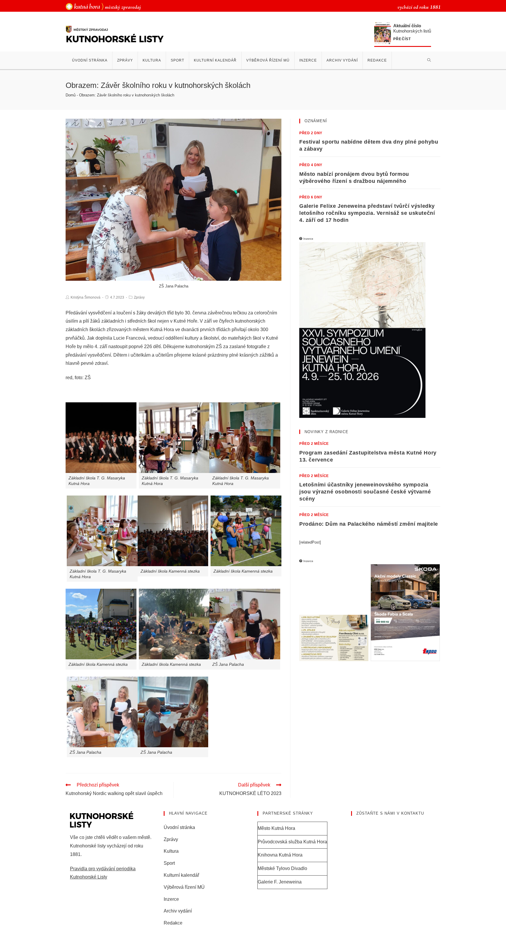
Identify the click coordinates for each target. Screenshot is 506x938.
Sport (169, 863)
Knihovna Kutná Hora (280, 854)
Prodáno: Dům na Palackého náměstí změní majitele (368, 524)
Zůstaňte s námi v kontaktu (390, 813)
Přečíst (402, 39)
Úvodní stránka (179, 827)
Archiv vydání (178, 910)
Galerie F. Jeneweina (280, 881)
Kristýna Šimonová (85, 297)
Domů (71, 95)
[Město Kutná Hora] (103, 6)
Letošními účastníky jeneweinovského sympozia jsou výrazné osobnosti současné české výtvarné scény (365, 492)
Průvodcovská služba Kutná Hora (292, 841)
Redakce (173, 922)
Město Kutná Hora (276, 828)
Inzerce (171, 899)
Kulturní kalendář (181, 875)
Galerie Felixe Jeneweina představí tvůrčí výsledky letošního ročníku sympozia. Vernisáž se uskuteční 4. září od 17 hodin (367, 213)
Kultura (171, 851)
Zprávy (139, 297)
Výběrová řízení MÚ (184, 887)
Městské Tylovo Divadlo (282, 868)
